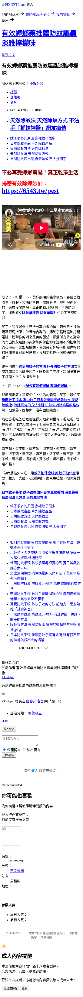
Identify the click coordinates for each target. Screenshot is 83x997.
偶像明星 (35, 713)
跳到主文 (8, 55)
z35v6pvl (8, 677)
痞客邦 (31, 701)
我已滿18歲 (10, 988)
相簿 (13, 92)
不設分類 (36, 83)
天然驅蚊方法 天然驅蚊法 (29, 148)
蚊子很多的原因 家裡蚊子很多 (32, 138)
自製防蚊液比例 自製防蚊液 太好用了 (38, 159)
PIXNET (20, 933)
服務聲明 (46, 937)
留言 (40, 701)
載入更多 (8, 729)
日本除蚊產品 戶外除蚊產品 (31, 143)
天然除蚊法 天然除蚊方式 (29, 154)
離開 (24, 988)
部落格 (15, 97)
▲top (5, 721)
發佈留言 (8, 755)
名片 (13, 102)
